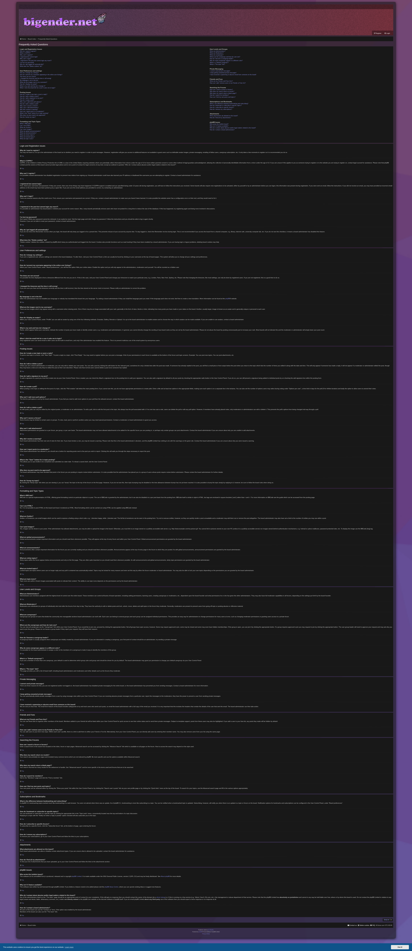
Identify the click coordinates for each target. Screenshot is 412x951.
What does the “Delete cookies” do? (31, 66)
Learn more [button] (69, 947)
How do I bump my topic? (28, 117)
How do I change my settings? (29, 72)
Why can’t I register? (26, 55)
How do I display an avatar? (28, 84)
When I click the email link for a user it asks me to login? (37, 88)
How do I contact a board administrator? (222, 130)
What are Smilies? (25, 127)
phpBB (227, 298)
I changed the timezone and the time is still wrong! (35, 78)
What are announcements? (28, 133)
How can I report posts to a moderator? (32, 111)
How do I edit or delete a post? (29, 96)
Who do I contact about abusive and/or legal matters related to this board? (233, 128)
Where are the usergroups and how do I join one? (225, 57)
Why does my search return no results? (222, 91)
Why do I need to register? (28, 51)
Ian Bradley (211, 929)
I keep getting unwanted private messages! (223, 72)
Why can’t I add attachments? (29, 107)
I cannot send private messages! (220, 71)
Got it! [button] (400, 947)
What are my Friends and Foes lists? (221, 81)
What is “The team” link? (217, 64)
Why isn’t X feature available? (219, 126)
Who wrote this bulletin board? (219, 124)
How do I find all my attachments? (220, 117)
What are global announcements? (30, 131)
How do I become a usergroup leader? (221, 58)
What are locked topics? (27, 137)
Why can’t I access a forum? (29, 106)
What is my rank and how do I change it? (32, 86)
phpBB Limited (77, 876)
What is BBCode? (25, 123)
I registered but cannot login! (29, 57)
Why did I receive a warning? (29, 109)
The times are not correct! (28, 76)
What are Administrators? (217, 51)
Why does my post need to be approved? (32, 115)
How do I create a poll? (27, 100)
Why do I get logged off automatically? (32, 64)
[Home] (63, 20)
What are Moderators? (216, 53)
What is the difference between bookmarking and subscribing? (229, 103)
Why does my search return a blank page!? (223, 93)
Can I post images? (26, 129)
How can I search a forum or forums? (221, 89)
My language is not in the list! (29, 80)
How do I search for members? (219, 95)
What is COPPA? (25, 53)
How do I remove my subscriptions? (221, 109)
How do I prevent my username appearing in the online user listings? (41, 74)
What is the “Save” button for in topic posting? (34, 113)
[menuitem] (387, 33)
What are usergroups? (216, 55)
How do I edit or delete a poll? (29, 104)
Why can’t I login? (25, 58)
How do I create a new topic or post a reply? (33, 94)
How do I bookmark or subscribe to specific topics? (226, 105)
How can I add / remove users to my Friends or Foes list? (228, 83)
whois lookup (160, 897)
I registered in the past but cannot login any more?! (36, 60)
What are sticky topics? (27, 135)
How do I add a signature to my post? (31, 98)
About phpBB (165, 876)
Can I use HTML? (25, 125)
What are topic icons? (26, 138)
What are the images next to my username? (33, 82)
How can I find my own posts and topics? (222, 97)
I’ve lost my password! (27, 62)
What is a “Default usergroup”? (219, 62)
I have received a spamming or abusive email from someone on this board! (233, 74)
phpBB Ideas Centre (111, 887)
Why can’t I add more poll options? (30, 102)
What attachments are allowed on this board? (224, 116)
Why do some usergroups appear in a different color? (226, 60)
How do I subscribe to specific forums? (222, 107)
